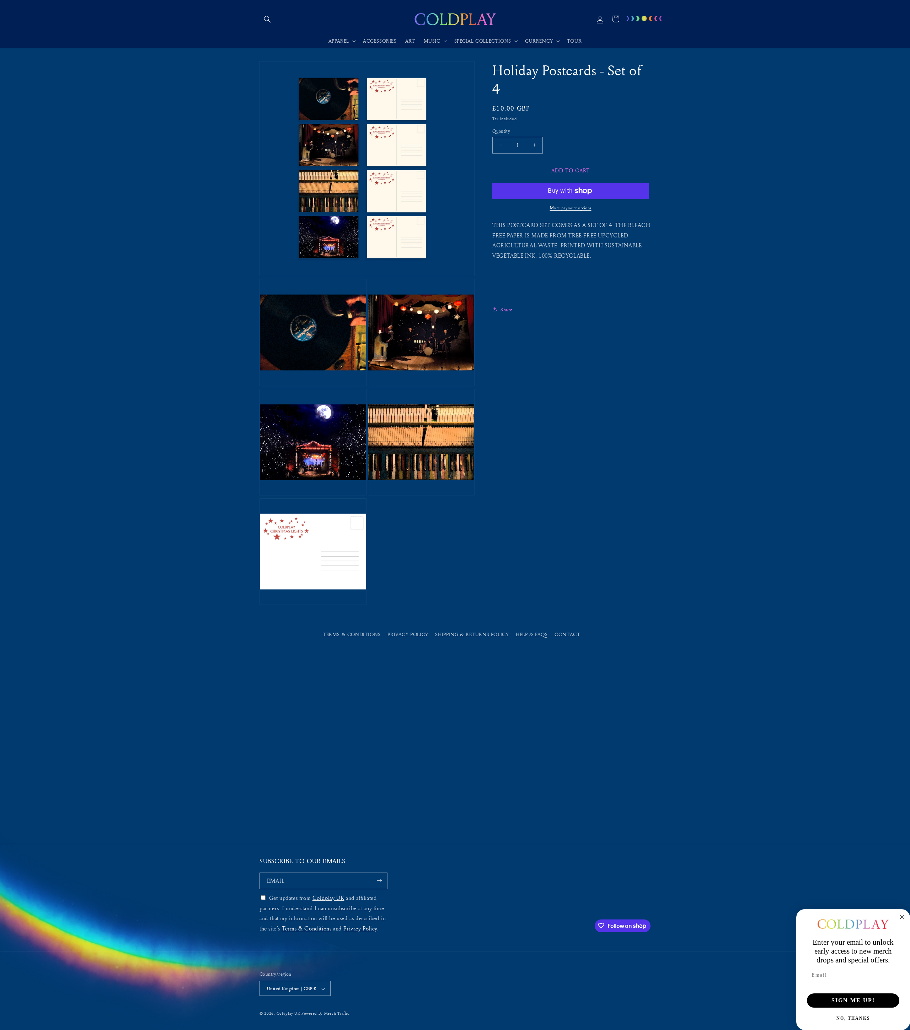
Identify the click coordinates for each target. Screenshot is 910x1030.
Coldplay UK (328, 897)
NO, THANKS (853, 1018)
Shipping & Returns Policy (472, 634)
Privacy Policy (407, 634)
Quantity (501, 131)
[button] (267, 19)
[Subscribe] (379, 880)
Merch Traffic (336, 1013)
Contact (567, 634)
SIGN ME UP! (853, 1000)
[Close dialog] (902, 917)
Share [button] (506, 309)
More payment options (571, 208)
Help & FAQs (532, 634)
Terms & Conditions (352, 634)
